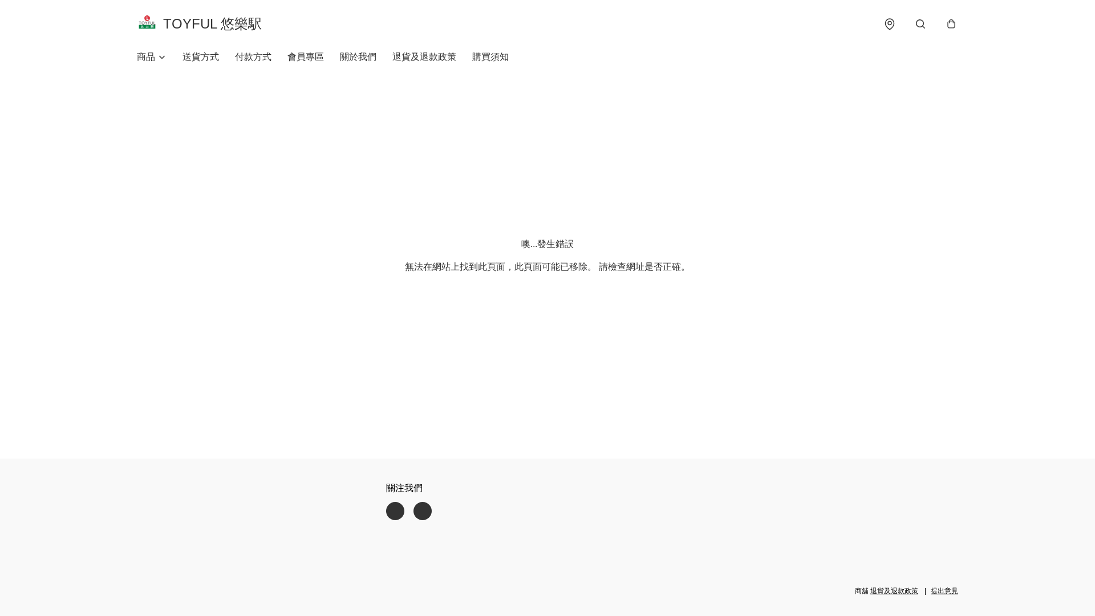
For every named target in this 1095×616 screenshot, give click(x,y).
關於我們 (358, 57)
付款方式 (253, 57)
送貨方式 (200, 57)
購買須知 (490, 57)
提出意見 (944, 591)
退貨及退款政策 (424, 57)
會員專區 (305, 57)
